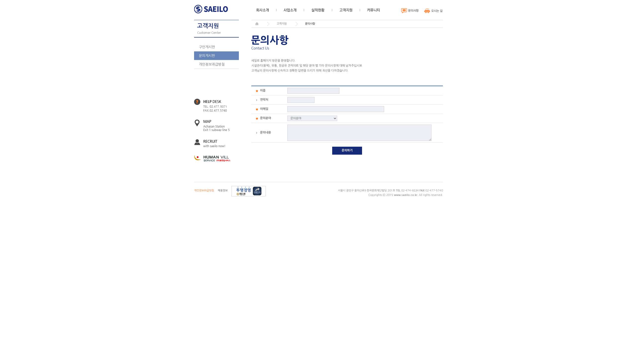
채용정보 (223, 190)
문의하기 (347, 150)
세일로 (212, 9)
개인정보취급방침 (212, 64)
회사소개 (262, 10)
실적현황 (317, 10)
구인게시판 (207, 47)
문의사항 (410, 10)
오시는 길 (433, 10)
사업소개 (290, 10)
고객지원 (345, 10)
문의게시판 (207, 55)
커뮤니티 (373, 10)
